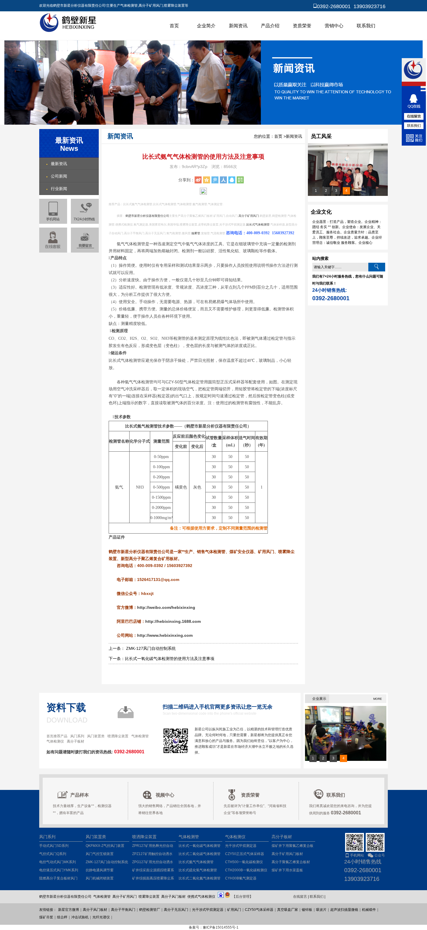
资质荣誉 (302, 25)
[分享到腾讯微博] (214, 179)
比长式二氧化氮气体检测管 (199, 878)
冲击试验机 (80, 917)
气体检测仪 (55, 741)
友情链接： (48, 910)
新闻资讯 (238, 25)
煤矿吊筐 (46, 917)
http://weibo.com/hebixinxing (166, 607)
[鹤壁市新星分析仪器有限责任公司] (68, 31)
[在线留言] (85, 240)
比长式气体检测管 (258, 224)
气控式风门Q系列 (52, 854)
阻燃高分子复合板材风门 (58, 878)
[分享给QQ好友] (231, 179)
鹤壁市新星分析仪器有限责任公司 (147, 215)
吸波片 (321, 910)
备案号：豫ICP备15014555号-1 (213, 927)
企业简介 (206, 25)
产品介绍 (270, 25)
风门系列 (77, 736)
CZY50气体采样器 (259, 910)
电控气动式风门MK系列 (57, 862)
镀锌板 (307, 910)
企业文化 (321, 212)
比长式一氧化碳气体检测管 (199, 846)
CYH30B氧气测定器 (240, 878)
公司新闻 (59, 176)
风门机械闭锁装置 (100, 878)
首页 (174, 25)
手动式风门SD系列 (54, 846)
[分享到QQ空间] (206, 179)
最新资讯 (59, 163)
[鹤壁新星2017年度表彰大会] (348, 195)
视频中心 (165, 795)
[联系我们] (414, 125)
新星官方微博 (68, 910)
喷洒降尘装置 (117, 736)
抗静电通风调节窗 (100, 870)
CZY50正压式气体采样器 (244, 854)
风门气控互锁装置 (100, 854)
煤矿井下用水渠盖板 (287, 870)
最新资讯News (69, 144)
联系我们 (366, 25)
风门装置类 (96, 736)
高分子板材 (75, 741)
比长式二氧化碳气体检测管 (199, 854)
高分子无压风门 (176, 910)
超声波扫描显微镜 (344, 910)
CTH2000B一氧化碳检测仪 (246, 870)
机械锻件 (369, 910)
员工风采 (321, 136)
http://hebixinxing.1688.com (173, 621)
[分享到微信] (240, 179)
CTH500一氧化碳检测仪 (244, 862)
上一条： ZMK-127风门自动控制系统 (142, 648)
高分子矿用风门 (248, 215)
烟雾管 (195, 233)
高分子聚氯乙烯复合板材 (291, 862)
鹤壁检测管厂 (149, 910)
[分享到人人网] (223, 179)
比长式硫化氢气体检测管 (198, 870)
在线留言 (300, 897)
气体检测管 (140, 736)
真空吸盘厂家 (287, 910)
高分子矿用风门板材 (287, 854)
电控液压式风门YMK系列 (58, 870)
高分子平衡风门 (123, 910)
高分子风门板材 (95, 910)
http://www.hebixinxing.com (165, 635)
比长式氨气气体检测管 (196, 862)
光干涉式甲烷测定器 (240, 846)
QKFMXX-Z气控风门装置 (105, 846)
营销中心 (334, 25)
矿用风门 (234, 910)
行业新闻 (59, 188)
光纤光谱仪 (101, 917)
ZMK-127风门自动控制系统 (107, 862)
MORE (377, 698)
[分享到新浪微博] (198, 179)
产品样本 (79, 795)
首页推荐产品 (56, 736)
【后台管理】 (242, 897)
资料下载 (66, 707)
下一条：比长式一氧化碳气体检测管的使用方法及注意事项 (161, 658)
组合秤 (62, 917)
